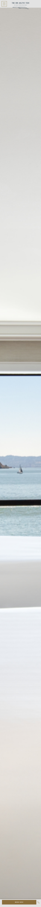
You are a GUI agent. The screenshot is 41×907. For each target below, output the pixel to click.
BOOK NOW (19, 902)
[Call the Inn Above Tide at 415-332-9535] (38, 902)
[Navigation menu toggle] (4, 4)
